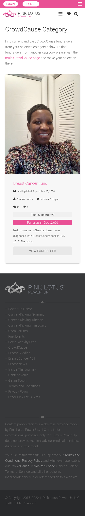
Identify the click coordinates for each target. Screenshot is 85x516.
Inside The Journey (22, 369)
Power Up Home (20, 308)
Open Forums (18, 331)
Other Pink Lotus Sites (24, 397)
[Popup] (69, 13)
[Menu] (60, 14)
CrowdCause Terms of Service (33, 466)
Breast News (17, 364)
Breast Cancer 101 (21, 358)
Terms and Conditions (24, 386)
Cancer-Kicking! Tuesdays (27, 325)
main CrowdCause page (22, 57)
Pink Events (16, 336)
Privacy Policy (18, 391)
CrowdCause (17, 347)
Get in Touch (17, 380)
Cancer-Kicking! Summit (26, 314)
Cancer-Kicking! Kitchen (25, 320)
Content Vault (18, 375)
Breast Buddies (19, 353)
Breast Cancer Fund (30, 183)
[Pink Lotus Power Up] (22, 14)
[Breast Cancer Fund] (42, 77)
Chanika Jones (24, 199)
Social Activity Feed (22, 342)
